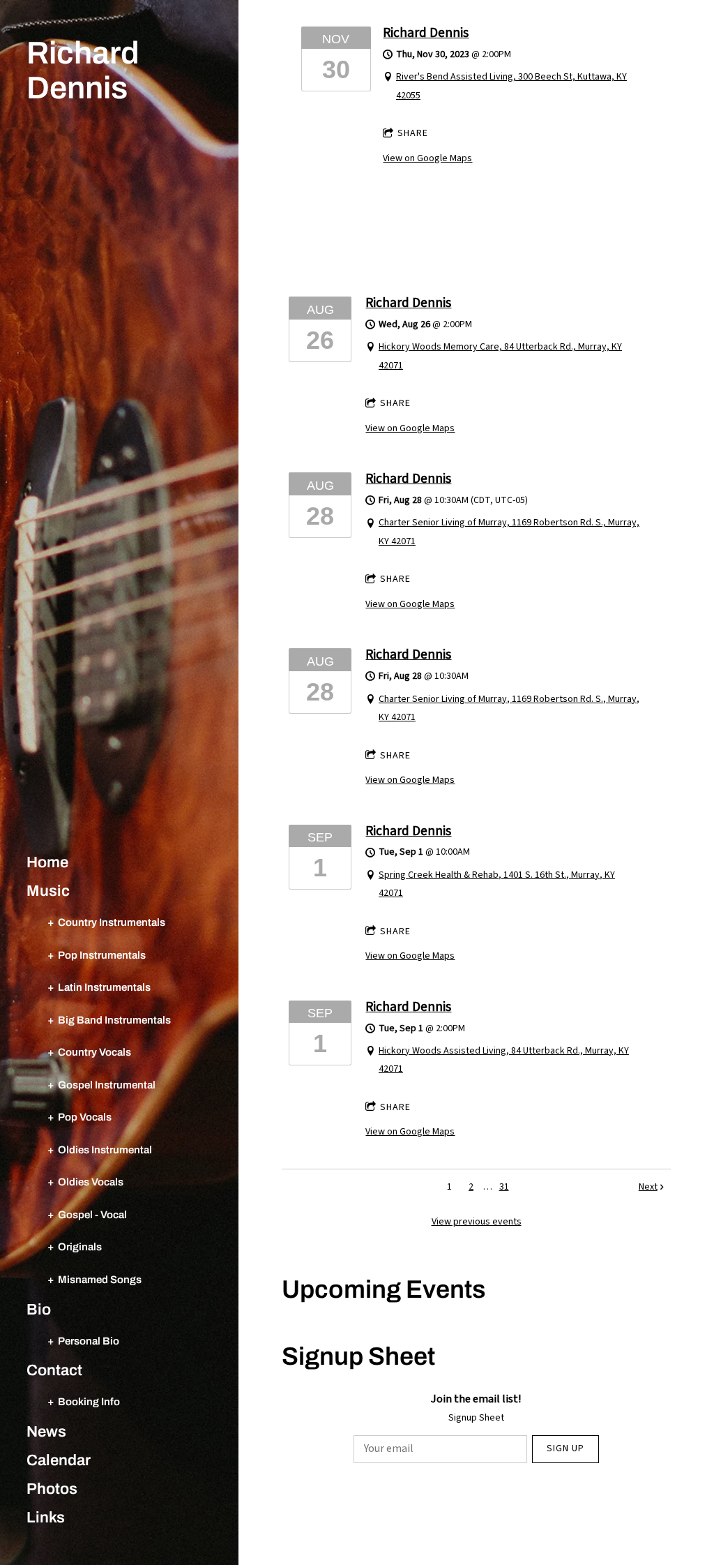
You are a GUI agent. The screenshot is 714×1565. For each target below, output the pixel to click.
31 (504, 1187)
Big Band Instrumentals (114, 1020)
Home (47, 862)
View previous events (477, 1222)
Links (45, 1517)
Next (648, 1187)
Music (48, 891)
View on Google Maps (427, 158)
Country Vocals (94, 1052)
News (46, 1431)
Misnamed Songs (100, 1279)
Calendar (58, 1460)
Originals (80, 1246)
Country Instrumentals (111, 922)
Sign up (565, 1448)
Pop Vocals (85, 1117)
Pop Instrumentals (102, 955)
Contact (54, 1370)
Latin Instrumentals (104, 987)
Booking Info (89, 1401)
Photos (51, 1489)
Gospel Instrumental (106, 1085)
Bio (38, 1309)
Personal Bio (88, 1341)
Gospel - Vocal (92, 1214)
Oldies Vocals (90, 1182)
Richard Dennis (426, 33)
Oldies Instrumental (105, 1149)
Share (412, 133)
